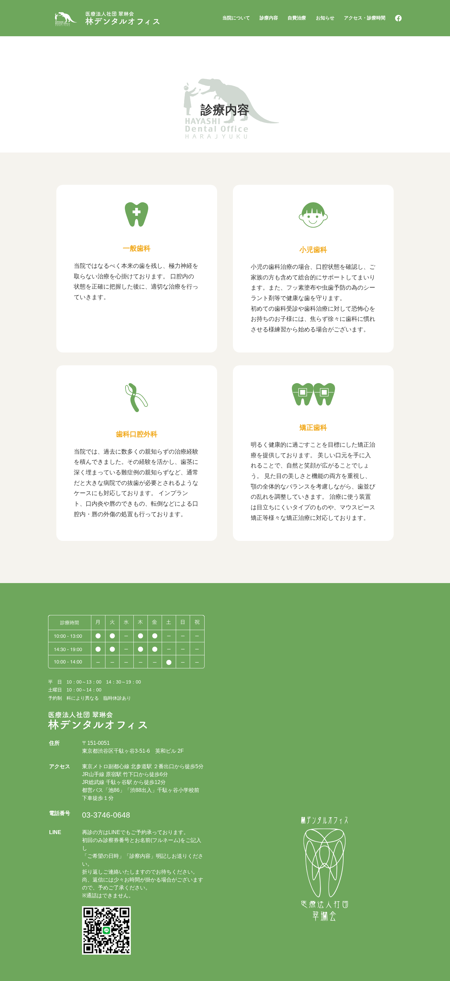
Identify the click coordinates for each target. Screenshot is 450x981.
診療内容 (269, 17)
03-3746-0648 (106, 815)
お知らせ (325, 17)
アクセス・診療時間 (364, 17)
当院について (236, 17)
